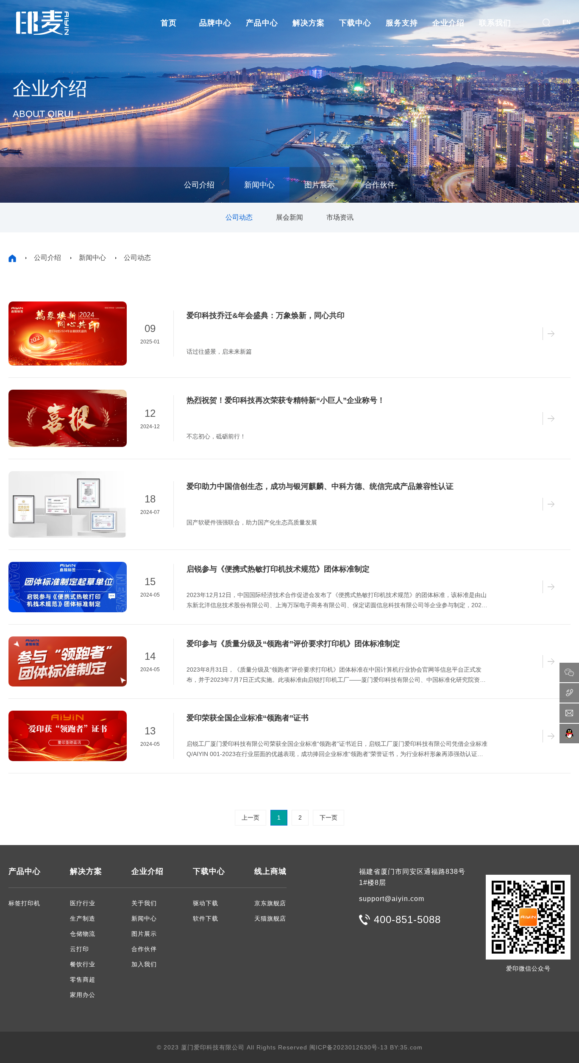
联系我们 (495, 23)
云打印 (79, 949)
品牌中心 (215, 23)
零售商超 (82, 979)
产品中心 (262, 23)
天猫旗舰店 (270, 918)
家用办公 (82, 994)
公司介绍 (199, 185)
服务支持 (402, 23)
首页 (169, 23)
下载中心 (355, 23)
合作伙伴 (380, 185)
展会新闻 (289, 217)
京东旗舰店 (270, 903)
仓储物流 (82, 933)
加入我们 (144, 964)
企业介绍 (448, 23)
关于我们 (144, 903)
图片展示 (319, 185)
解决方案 (308, 23)
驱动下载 (205, 903)
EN (566, 22)
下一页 (328, 817)
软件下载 (205, 918)
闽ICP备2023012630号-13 (348, 1047)
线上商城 (270, 871)
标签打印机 (24, 903)
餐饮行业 (82, 964)
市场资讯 (340, 217)
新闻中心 (259, 185)
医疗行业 (82, 903)
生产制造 (82, 918)
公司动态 (239, 217)
